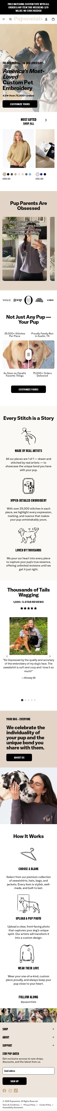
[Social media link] (4, 1090)
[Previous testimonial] (7, 656)
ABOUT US (19, 757)
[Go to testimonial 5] (35, 700)
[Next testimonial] (50, 656)
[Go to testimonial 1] (22, 700)
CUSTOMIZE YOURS (28, 389)
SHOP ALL (28, 123)
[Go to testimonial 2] (25, 700)
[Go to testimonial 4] (32, 700)
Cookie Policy (45, 1105)
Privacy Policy (29, 1105)
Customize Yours (20, 104)
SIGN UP (14, 1081)
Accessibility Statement (13, 1107)
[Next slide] (47, 121)
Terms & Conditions (11, 1105)
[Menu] (3, 19)
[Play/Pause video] (24, 249)
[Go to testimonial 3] (28, 700)
